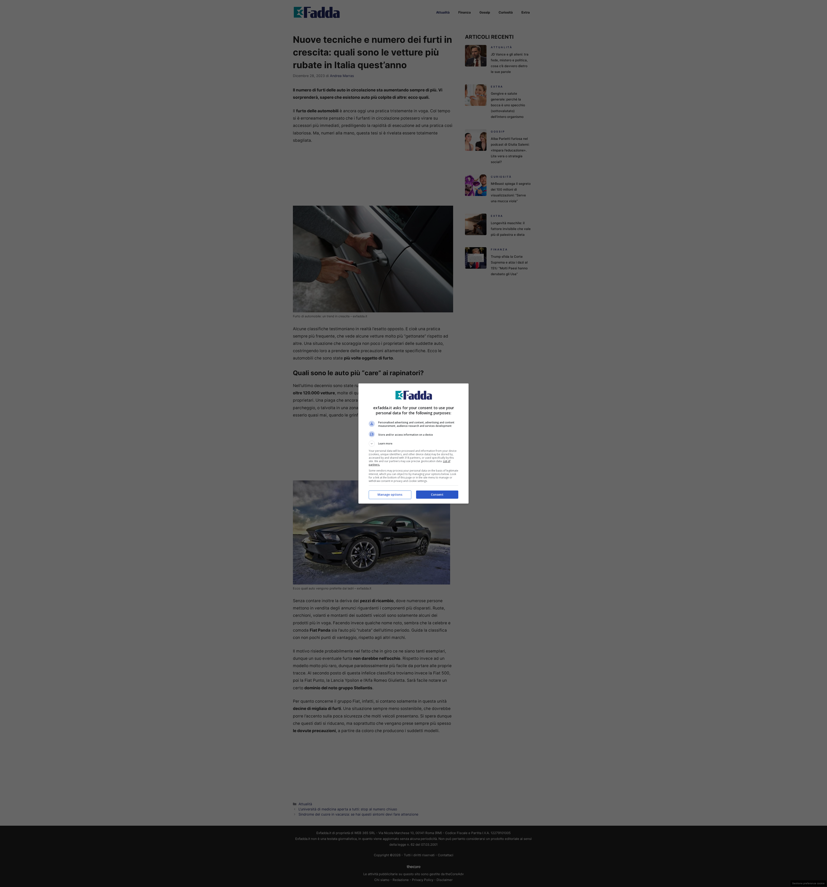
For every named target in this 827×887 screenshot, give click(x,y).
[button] (413, 444)
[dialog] (413, 443)
